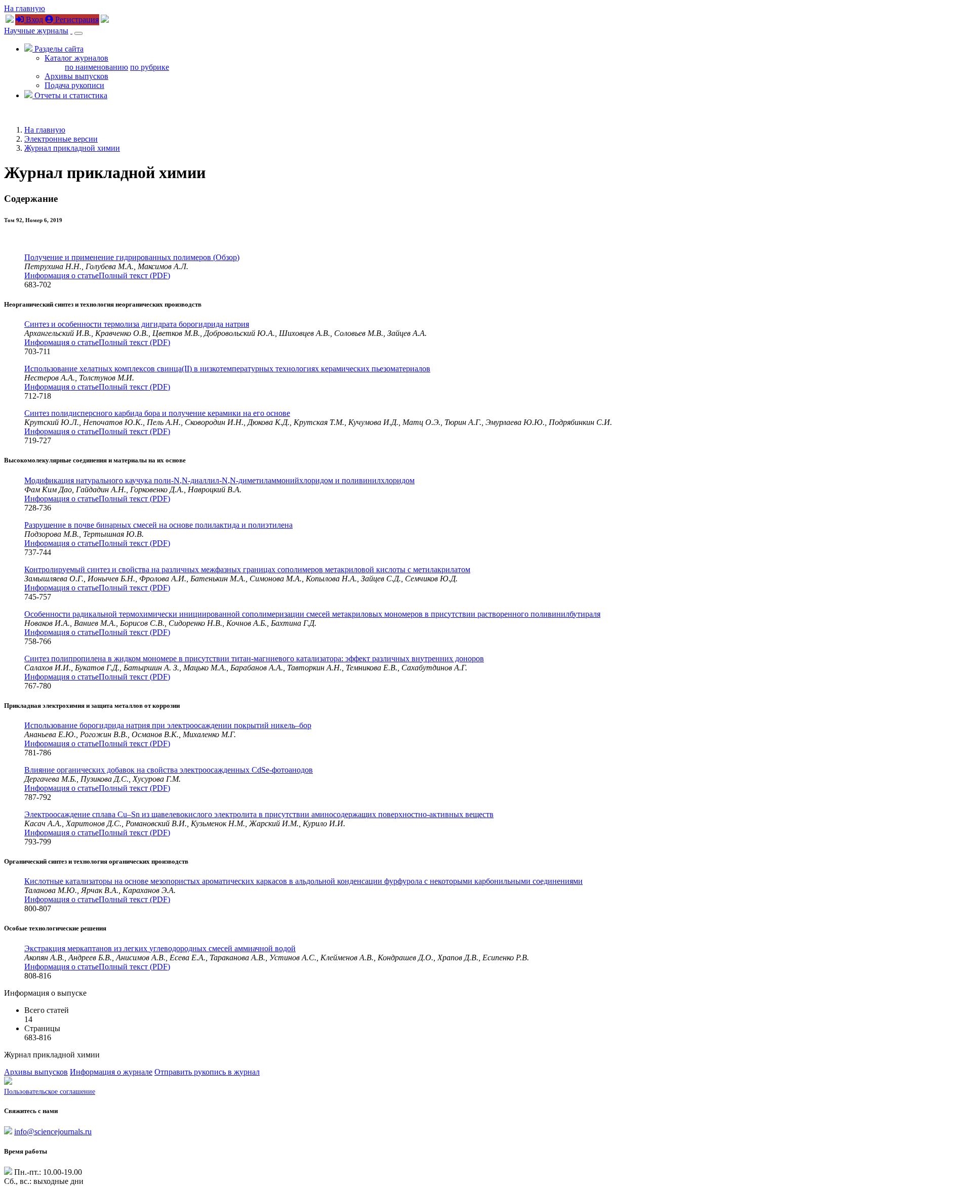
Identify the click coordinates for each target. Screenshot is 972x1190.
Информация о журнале (111, 1072)
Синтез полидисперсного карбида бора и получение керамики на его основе (157, 413)
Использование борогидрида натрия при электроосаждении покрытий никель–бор (167, 725)
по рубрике (149, 67)
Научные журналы (36, 30)
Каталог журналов (76, 58)
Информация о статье (61, 275)
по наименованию (96, 67)
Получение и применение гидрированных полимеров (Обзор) (131, 257)
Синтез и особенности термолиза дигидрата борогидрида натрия (136, 324)
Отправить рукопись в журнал (207, 1072)
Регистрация (76, 19)
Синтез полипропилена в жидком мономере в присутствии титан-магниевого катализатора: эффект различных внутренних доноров (254, 658)
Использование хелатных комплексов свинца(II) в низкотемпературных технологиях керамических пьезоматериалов (227, 368)
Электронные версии (61, 139)
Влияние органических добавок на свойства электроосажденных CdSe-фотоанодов (168, 770)
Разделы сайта (58, 49)
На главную (24, 8)
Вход (33, 19)
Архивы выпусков (76, 76)
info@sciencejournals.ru (53, 1131)
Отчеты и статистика (69, 95)
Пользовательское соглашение (49, 1091)
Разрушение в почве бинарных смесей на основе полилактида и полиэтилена (158, 525)
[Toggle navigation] (78, 33)
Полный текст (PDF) (134, 275)
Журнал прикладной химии (72, 148)
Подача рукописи (74, 85)
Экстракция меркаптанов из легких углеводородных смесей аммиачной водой (160, 948)
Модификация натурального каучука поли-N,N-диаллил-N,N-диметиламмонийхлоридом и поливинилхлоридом (219, 480)
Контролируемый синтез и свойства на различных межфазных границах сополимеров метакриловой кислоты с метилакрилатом (247, 569)
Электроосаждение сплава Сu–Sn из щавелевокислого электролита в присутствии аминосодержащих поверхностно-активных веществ (259, 814)
